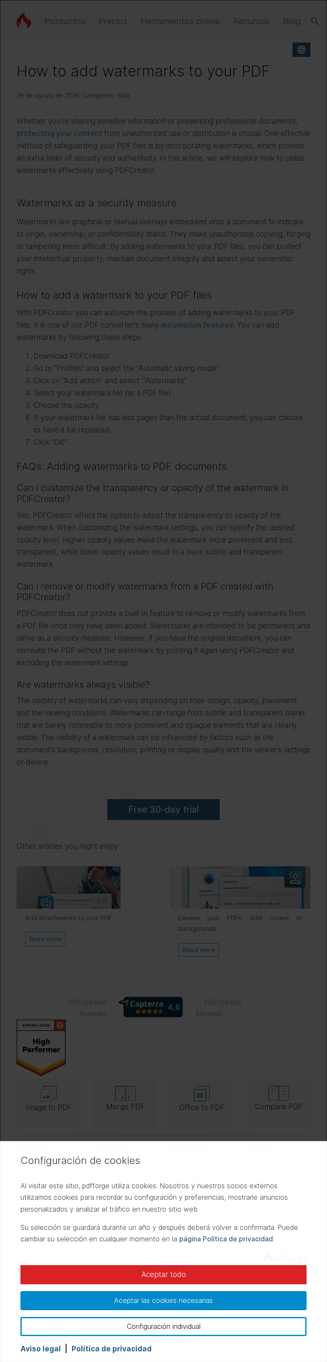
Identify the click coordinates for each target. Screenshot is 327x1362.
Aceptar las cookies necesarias (163, 1300)
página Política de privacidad (226, 1239)
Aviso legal (40, 1349)
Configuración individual (164, 1326)
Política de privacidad (112, 1349)
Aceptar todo (163, 1274)
